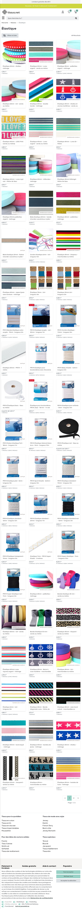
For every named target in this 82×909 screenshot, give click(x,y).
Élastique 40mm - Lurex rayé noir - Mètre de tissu (13, 180)
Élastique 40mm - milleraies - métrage (40, 180)
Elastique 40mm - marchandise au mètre (38, 783)
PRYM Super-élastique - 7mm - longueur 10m (67, 557)
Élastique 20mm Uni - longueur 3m (65, 293)
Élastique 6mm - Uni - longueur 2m (10, 708)
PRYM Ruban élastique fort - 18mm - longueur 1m (13, 444)
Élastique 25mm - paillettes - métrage (40, 595)
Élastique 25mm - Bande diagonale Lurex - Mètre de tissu (40, 708)
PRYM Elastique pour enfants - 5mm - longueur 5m (67, 406)
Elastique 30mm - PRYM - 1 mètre (12, 369)
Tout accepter (68, 872)
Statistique (20, 902)
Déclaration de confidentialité (42, 898)
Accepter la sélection (68, 880)
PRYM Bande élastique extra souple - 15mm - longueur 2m (13, 331)
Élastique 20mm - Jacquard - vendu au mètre (13, 783)
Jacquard (47, 846)
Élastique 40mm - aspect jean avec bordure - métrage (13, 293)
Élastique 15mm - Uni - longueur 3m (38, 293)
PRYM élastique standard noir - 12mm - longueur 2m (68, 519)
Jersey (45, 820)
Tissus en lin (6, 823)
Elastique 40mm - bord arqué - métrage (13, 746)
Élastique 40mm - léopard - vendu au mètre (67, 633)
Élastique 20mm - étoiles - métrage (12, 67)
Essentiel (8, 902)
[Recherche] (76, 18)
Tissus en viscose (8, 825)
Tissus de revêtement (10, 851)
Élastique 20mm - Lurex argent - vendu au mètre (39, 67)
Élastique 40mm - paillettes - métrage (67, 218)
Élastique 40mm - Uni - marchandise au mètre (65, 670)
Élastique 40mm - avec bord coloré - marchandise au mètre (67, 708)
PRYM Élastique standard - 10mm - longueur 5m (67, 482)
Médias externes (11, 904)
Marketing (33, 902)
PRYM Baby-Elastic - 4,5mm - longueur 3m (67, 369)
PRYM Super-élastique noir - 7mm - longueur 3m (13, 595)
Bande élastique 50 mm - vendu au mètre (39, 633)
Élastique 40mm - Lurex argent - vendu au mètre (39, 143)
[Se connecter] (63, 12)
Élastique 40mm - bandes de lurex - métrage (67, 783)
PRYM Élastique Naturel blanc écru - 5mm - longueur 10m (41, 444)
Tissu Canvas (7, 843)
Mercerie (5, 22)
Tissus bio (47, 851)
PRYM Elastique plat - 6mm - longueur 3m (13, 482)
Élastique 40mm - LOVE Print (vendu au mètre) (13, 143)
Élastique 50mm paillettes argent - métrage (12, 218)
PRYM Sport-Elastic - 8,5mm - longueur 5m (40, 482)
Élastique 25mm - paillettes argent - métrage (67, 67)
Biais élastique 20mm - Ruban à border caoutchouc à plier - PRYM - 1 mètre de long (13, 256)
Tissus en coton (8, 820)
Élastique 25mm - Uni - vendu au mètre (13, 105)
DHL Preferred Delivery (30, 904)
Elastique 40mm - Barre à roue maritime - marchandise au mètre (40, 670)
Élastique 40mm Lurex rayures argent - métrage (12, 670)
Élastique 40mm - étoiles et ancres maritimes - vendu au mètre (67, 105)
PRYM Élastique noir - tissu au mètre (67, 444)
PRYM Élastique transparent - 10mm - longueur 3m (13, 557)
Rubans (13, 22)
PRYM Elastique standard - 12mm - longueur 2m (12, 519)
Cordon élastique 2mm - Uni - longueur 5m (40, 256)
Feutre (4, 841)
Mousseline (6, 831)
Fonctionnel (9, 906)
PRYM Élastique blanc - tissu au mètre (13, 406)
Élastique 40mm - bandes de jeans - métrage (40, 746)
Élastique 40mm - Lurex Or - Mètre (67, 143)
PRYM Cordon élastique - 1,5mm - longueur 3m (66, 331)
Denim (45, 823)
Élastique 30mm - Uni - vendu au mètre (13, 633)
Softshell (5, 849)
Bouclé (45, 843)
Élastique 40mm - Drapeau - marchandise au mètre (67, 256)
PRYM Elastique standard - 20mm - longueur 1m (39, 519)
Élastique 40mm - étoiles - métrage (66, 746)
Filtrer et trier (12, 35)
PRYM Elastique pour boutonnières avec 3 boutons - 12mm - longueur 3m (40, 369)
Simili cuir (5, 846)
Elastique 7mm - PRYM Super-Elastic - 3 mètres (40, 557)
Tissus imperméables (10, 828)
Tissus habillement (50, 849)
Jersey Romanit (49, 831)
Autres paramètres (22, 906)
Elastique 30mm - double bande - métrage (39, 105)
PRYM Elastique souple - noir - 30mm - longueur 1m (41, 331)
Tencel (45, 841)
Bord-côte (47, 828)
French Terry (48, 825)
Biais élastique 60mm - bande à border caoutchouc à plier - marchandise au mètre (40, 218)
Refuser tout (68, 876)
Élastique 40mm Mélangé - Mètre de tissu (67, 180)
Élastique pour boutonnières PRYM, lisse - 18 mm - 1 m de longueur (40, 406)
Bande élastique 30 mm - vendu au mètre (66, 595)
